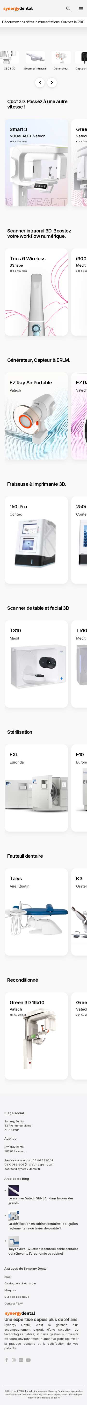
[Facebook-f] (6, 1360)
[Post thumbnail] (13, 1190)
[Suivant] (52, 82)
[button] (81, 8)
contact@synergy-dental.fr (22, 1169)
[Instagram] (14, 1360)
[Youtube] (28, 1360)
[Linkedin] (21, 1360)
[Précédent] (40, 82)
